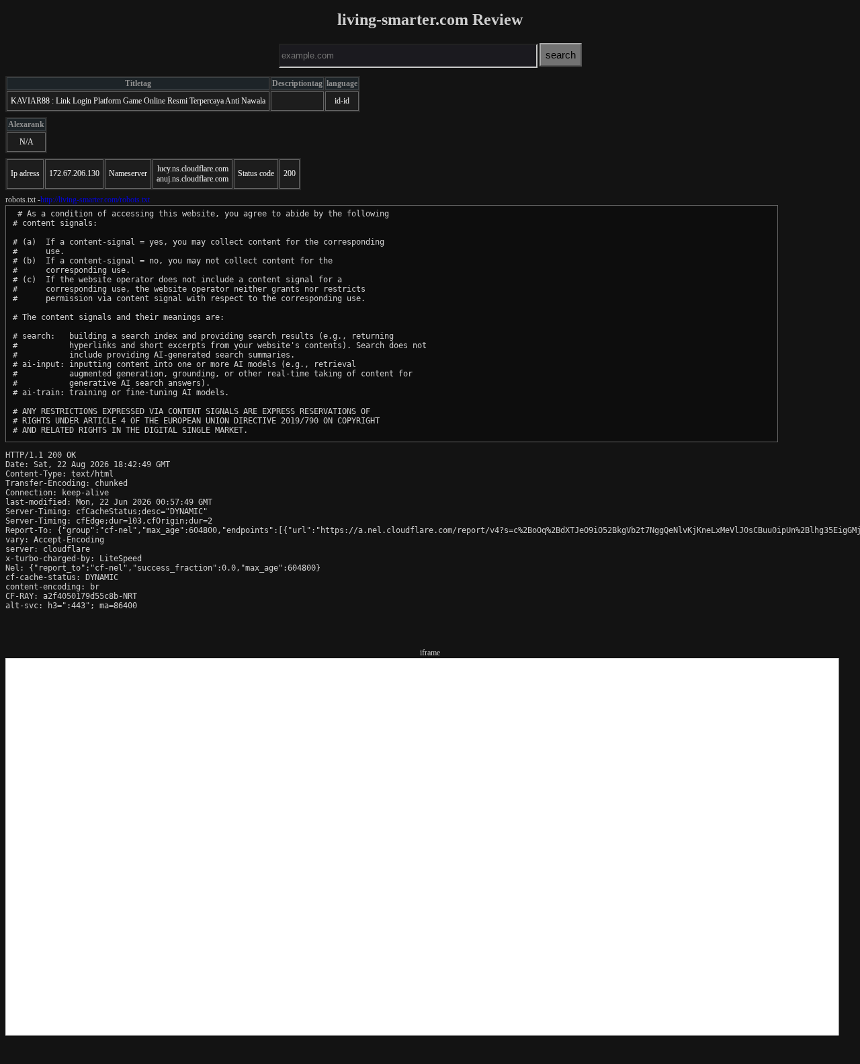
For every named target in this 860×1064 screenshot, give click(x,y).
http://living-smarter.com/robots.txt (95, 199)
